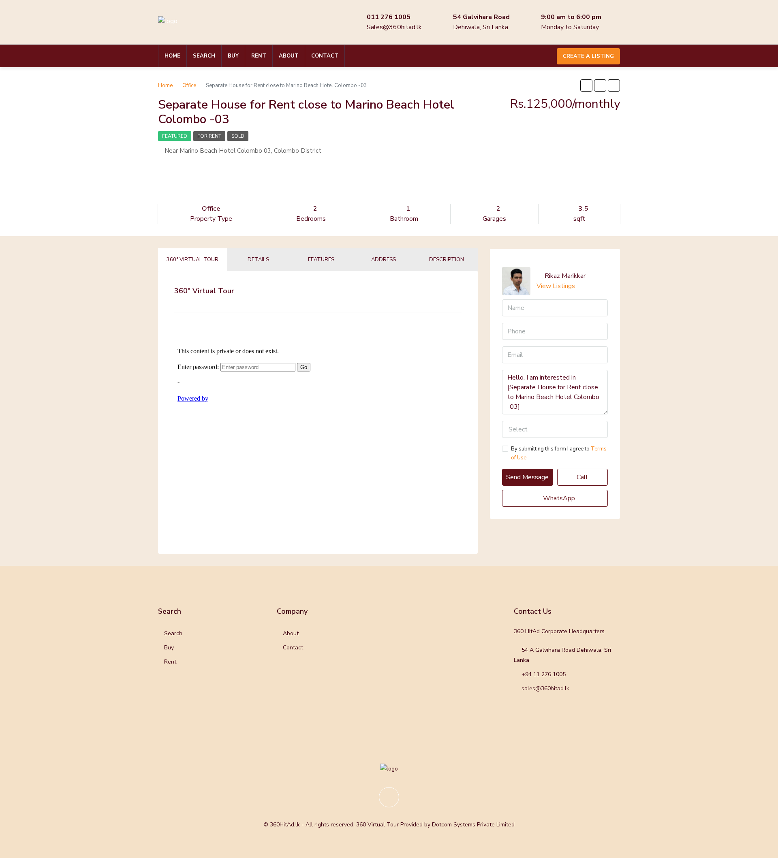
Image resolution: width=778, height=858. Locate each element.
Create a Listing (588, 56)
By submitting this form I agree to (559, 453)
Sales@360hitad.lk (394, 27)
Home (172, 56)
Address (383, 259)
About (289, 56)
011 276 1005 (388, 17)
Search (204, 56)
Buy (233, 56)
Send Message (527, 477)
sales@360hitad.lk (545, 688)
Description (446, 259)
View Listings (555, 286)
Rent (258, 56)
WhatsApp (558, 498)
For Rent (209, 136)
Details (258, 259)
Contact (324, 56)
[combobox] (555, 429)
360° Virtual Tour (192, 259)
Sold (237, 136)
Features (321, 259)
